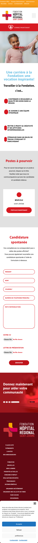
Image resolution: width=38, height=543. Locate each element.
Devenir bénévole (11, 484)
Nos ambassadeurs (9, 454)
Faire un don (14, 495)
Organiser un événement (14, 488)
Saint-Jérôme (19, 204)
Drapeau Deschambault (17, 1)
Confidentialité (14, 540)
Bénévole (19, 200)
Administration (30, 1)
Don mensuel (14, 498)
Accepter (19, 524)
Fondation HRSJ (4, 1)
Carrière (10, 451)
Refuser (19, 530)
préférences (19, 536)
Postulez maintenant (19, 210)
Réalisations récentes (10, 478)
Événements (9, 448)
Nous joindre (10, 468)
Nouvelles (3, 3)
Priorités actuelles (11, 471)
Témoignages (10, 481)
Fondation (10, 462)
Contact (10, 3)
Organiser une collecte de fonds (14, 492)
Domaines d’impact (10, 475)
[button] (35, 503)
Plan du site (9, 445)
